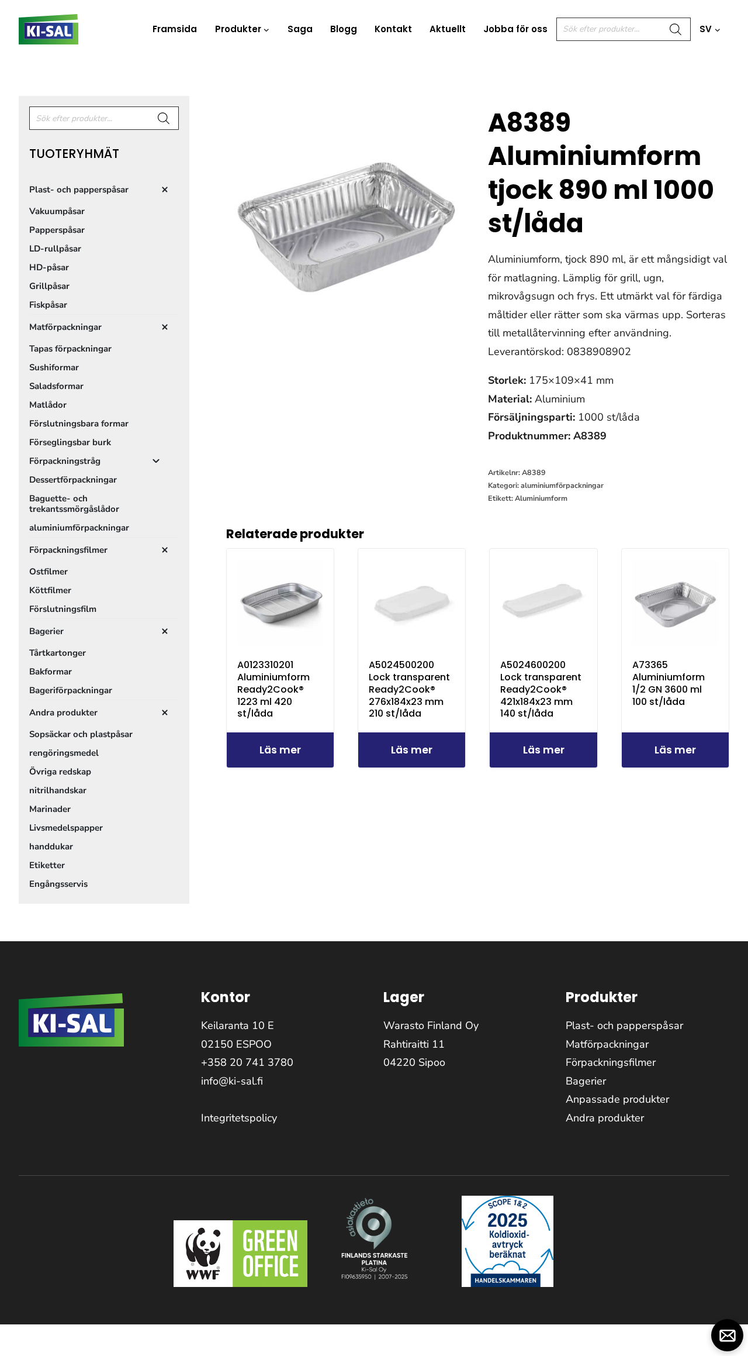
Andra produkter (605, 1118)
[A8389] (347, 216)
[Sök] (676, 29)
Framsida (175, 29)
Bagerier (586, 1081)
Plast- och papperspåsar (624, 1025)
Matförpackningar (607, 1044)
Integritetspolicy (239, 1118)
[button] (727, 1335)
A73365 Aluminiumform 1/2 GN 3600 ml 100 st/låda (668, 683)
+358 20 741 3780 (247, 1062)
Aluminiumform (541, 498)
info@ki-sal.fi (232, 1081)
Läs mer (280, 750)
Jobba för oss (515, 29)
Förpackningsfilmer (611, 1062)
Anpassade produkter (617, 1099)
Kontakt (393, 29)
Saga (300, 29)
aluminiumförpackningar (562, 485)
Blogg (343, 29)
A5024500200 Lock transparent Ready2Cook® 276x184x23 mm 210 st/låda (409, 689)
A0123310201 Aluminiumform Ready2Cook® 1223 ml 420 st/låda (273, 689)
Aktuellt (448, 29)
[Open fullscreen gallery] (455, 326)
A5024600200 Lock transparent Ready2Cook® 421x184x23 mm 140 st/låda (540, 689)
